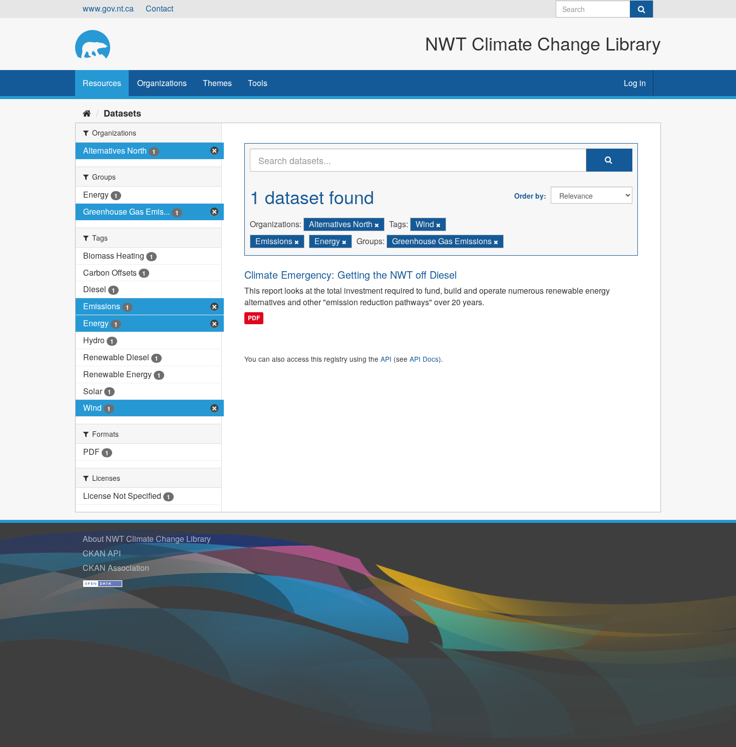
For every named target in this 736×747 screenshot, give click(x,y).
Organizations (162, 83)
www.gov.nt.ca (108, 8)
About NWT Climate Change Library (147, 538)
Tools (257, 83)
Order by (529, 196)
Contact (159, 8)
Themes (217, 83)
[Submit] (641, 9)
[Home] (87, 112)
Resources (102, 83)
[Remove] (377, 225)
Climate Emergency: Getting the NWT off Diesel (350, 274)
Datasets (122, 113)
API (386, 359)
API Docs (424, 359)
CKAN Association (116, 567)
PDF (254, 317)
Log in (635, 83)
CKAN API (102, 553)
